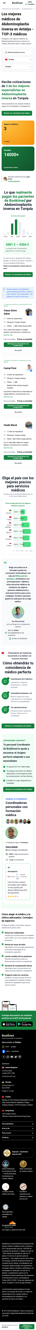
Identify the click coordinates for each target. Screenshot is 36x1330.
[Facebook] (4, 1057)
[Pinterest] (20, 1057)
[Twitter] (16, 1057)
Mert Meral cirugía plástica (22, 439)
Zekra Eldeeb (12, 847)
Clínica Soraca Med (24, 326)
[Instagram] (8, 1057)
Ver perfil (18, 350)
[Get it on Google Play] (25, 1024)
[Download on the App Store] (9, 1024)
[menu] (4, 3)
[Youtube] (12, 1057)
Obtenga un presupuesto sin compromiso (18, 344)
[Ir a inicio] (17, 3)
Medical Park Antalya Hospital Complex (17, 386)
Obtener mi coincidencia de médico (27, 1326)
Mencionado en (8, 1042)
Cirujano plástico (14, 181)
